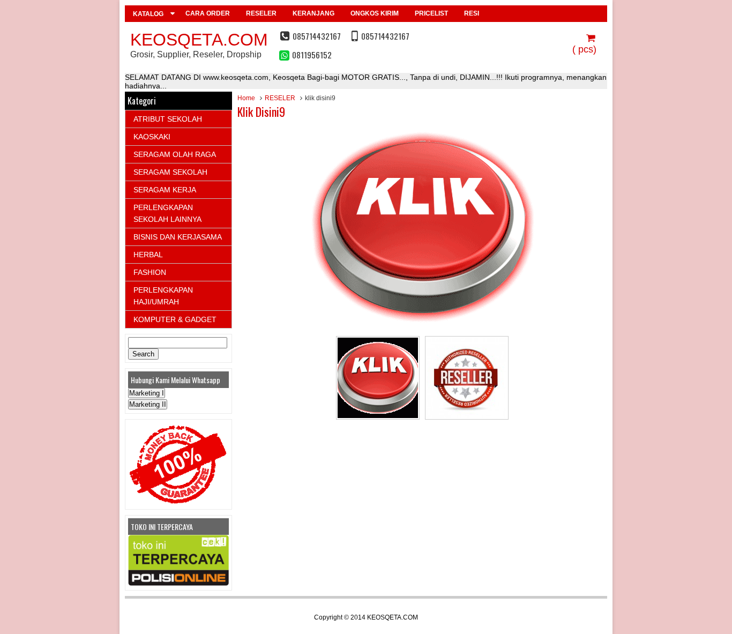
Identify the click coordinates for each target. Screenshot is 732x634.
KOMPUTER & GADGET (174, 319)
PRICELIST (431, 13)
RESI (471, 13)
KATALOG (148, 14)
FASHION (149, 272)
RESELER (261, 13)
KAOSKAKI (151, 136)
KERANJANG (313, 13)
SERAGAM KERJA (164, 189)
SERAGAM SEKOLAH (170, 172)
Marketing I (146, 393)
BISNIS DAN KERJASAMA (177, 237)
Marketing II (147, 404)
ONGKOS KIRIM (374, 13)
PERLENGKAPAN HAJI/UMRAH (163, 296)
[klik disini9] (422, 324)
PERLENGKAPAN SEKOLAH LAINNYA (167, 213)
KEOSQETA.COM (199, 39)
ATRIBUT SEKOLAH (167, 119)
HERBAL (148, 254)
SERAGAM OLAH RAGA (174, 154)
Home (246, 98)
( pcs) (584, 49)
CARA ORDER (207, 13)
